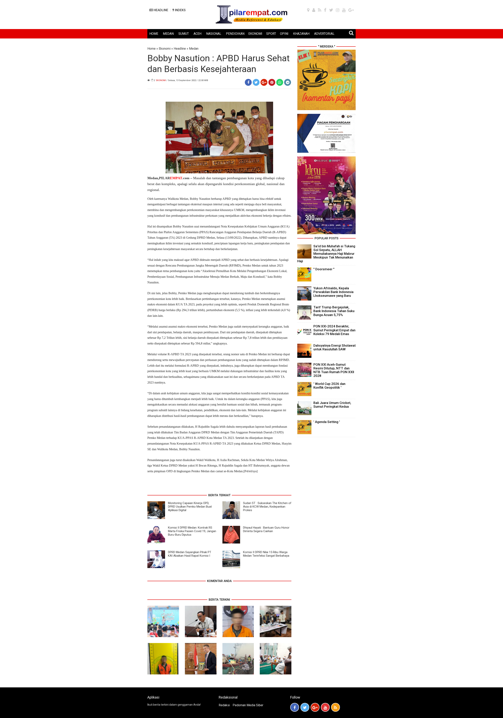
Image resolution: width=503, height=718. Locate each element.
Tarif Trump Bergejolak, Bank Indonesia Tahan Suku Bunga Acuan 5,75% (333, 311)
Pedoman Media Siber (248, 705)
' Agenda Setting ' (326, 422)
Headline (180, 48)
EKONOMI (255, 34)
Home (151, 48)
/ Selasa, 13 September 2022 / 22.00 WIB (187, 80)
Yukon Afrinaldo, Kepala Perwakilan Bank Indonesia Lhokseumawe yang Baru (333, 292)
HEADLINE (160, 10)
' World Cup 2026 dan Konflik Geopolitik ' (329, 385)
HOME (153, 34)
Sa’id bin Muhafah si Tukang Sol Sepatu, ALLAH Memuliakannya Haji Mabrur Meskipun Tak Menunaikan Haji (326, 253)
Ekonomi (165, 48)
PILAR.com (174, 178)
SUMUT (183, 34)
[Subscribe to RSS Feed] (335, 707)
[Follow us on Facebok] (294, 707)
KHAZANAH (301, 34)
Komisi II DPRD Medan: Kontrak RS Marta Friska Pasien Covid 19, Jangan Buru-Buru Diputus (192, 531)
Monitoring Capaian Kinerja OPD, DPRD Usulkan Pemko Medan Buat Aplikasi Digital (190, 506)
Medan (193, 48)
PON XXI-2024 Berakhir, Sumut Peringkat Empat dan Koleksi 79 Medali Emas (334, 330)
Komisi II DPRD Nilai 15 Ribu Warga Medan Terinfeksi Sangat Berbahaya (266, 553)
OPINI (284, 34)
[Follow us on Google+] (315, 707)
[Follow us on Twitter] (304, 707)
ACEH (197, 34)
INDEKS (180, 10)
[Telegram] (287, 82)
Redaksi (224, 705)
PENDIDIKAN (235, 34)
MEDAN (168, 34)
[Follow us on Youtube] (325, 707)
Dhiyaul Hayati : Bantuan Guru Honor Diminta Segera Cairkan (266, 529)
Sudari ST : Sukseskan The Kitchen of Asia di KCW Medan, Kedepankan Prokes (267, 506)
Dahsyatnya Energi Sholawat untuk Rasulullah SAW (334, 347)
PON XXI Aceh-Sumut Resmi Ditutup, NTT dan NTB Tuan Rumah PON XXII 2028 (333, 370)
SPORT (271, 34)
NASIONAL (213, 34)
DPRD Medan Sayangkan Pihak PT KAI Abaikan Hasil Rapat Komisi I (189, 553)
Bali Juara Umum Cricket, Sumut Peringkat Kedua (332, 404)
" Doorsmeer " (323, 269)
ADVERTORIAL (324, 34)
